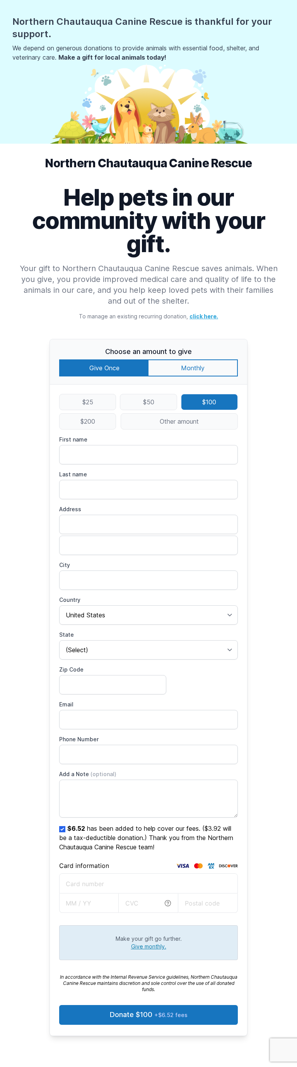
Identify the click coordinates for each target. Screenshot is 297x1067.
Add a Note (87, 774)
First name (73, 439)
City (64, 565)
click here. (203, 316)
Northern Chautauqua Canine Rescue (148, 163)
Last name (73, 474)
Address (70, 509)
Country (69, 599)
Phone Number (79, 739)
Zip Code (71, 669)
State (66, 634)
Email (66, 704)
